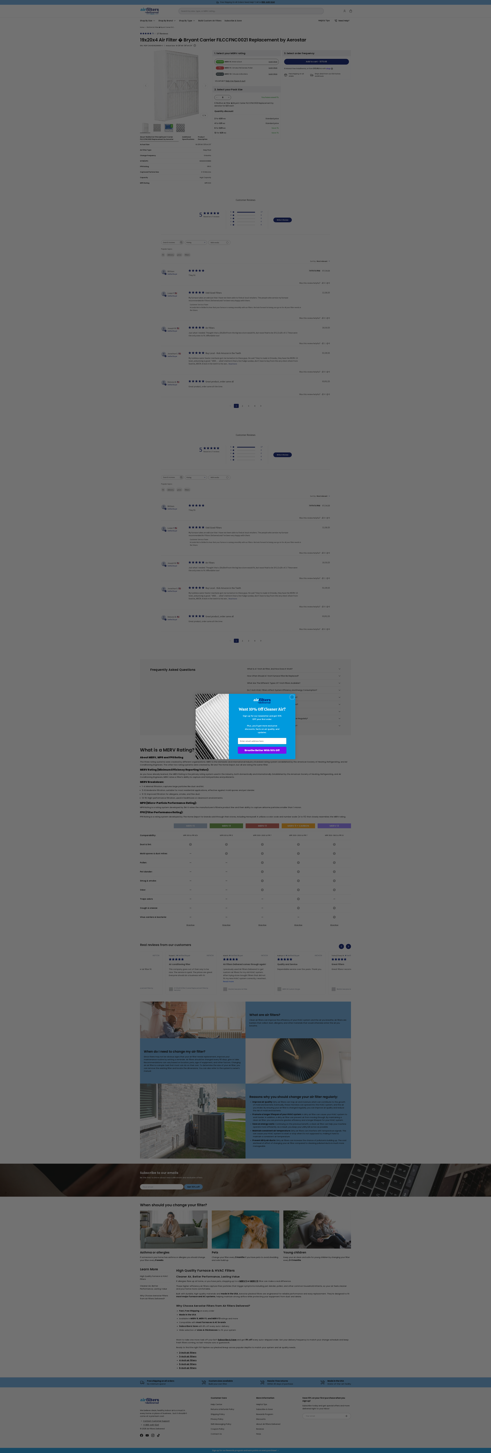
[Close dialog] (292, 697)
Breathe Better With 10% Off (262, 750)
